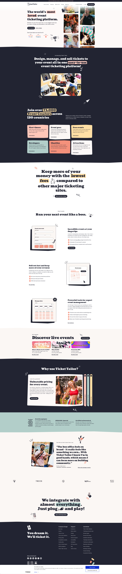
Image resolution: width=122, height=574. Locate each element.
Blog (72, 546)
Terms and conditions (62, 535)
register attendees (76, 306)
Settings (35, 572)
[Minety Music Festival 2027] (41, 344)
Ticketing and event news (88, 531)
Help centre (73, 535)
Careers (60, 531)
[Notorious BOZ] (80, 344)
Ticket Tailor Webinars (87, 529)
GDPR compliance (62, 546)
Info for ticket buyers (62, 544)
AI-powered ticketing (87, 553)
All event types (86, 533)
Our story (60, 529)
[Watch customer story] (33, 464)
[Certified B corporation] (30, 422)
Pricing (62, 4)
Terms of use (61, 533)
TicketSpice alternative (87, 539)
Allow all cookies (92, 567)
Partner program (74, 537)
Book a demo (73, 531)
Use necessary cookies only (92, 570)
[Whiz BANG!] (61, 344)
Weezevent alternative (87, 544)
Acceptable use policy (62, 539)
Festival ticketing (86, 550)
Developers (73, 542)
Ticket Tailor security (62, 548)
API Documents (74, 544)
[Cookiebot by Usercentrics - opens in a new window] (28, 572)
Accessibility (73, 539)
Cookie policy (61, 542)
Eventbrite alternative (87, 537)
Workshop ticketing (87, 548)
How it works (46, 4)
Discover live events (87, 535)
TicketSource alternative (88, 542)
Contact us (73, 529)
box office (77, 240)
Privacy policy (61, 537)
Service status (74, 548)
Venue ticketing (86, 546)
